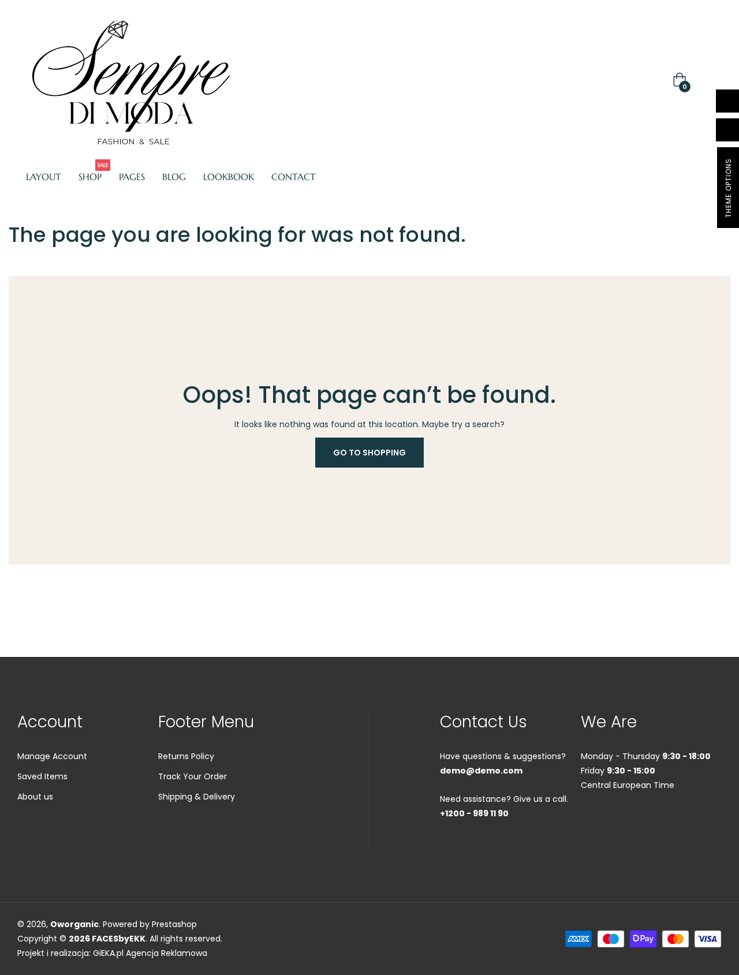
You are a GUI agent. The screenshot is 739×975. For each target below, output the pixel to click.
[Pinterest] (669, 821)
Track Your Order (192, 776)
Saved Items (42, 776)
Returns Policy (186, 756)
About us (35, 796)
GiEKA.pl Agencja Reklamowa (150, 953)
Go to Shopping (369, 452)
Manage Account (52, 756)
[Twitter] (607, 821)
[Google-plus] (628, 821)
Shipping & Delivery (196, 796)
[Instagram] (649, 821)
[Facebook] (586, 821)
